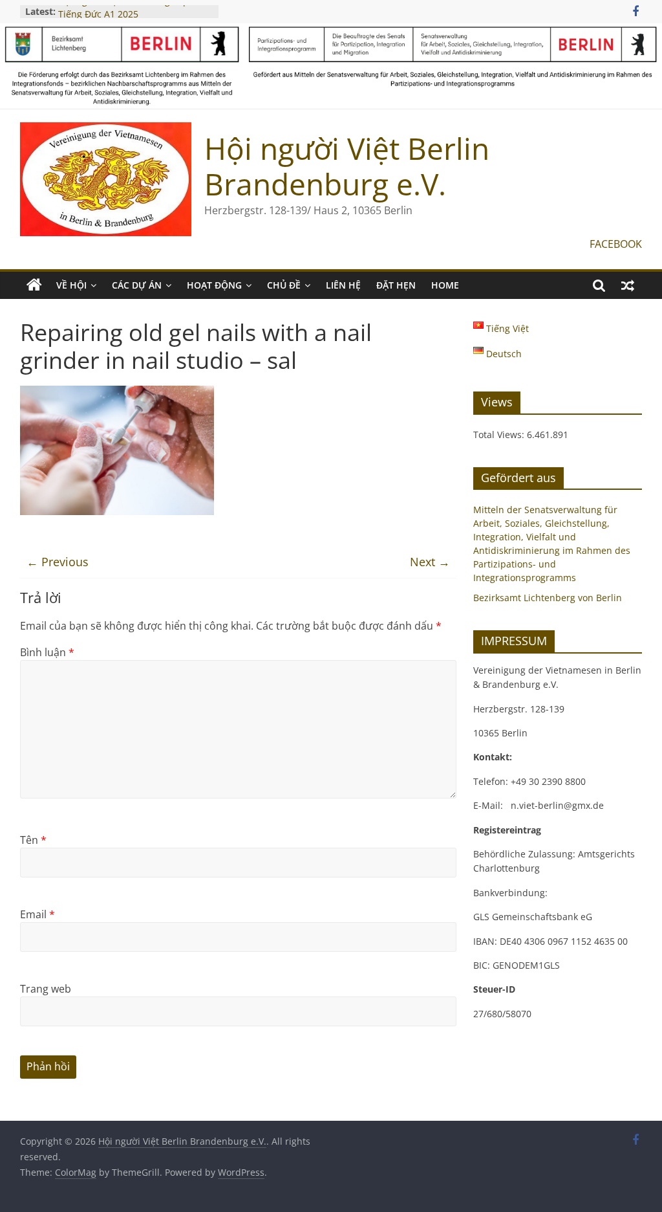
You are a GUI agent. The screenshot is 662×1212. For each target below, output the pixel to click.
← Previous (58, 561)
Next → (430, 561)
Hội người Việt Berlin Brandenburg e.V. (346, 166)
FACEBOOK (616, 244)
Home (445, 285)
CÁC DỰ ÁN (137, 285)
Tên (33, 840)
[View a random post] (628, 285)
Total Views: (500, 434)
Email (37, 914)
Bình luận (47, 652)
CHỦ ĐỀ (284, 285)
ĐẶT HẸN (396, 285)
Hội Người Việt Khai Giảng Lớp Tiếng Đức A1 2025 (123, 16)
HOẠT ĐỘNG (214, 285)
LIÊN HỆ (343, 285)
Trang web (45, 989)
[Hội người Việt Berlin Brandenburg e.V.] (34, 285)
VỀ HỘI (71, 285)
